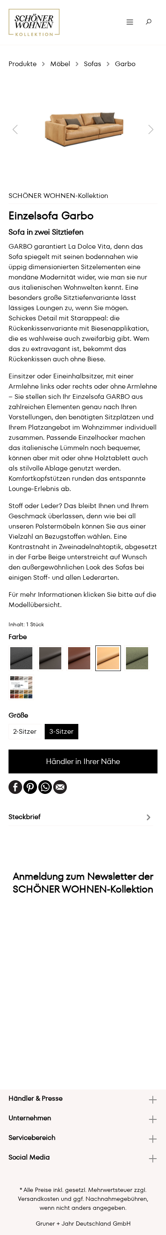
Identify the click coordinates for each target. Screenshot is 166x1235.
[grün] (137, 658)
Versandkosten (38, 1198)
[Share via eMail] (60, 786)
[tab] (81, 816)
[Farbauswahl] (21, 687)
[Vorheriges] (15, 129)
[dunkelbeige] (50, 658)
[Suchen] (148, 22)
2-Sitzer (25, 731)
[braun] (79, 658)
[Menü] (130, 22)
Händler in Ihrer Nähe (83, 761)
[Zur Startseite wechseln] (34, 22)
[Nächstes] (151, 129)
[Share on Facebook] (15, 786)
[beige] (108, 658)
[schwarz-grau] (21, 658)
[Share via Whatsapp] (45, 786)
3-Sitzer (61, 731)
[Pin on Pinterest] (30, 786)
